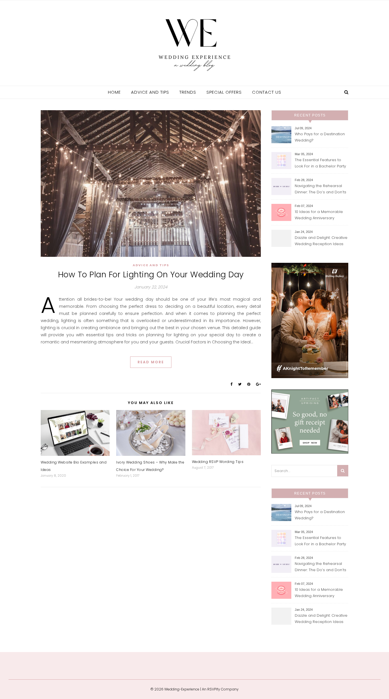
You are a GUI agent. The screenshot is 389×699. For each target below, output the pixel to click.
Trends (187, 92)
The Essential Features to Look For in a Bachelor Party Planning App (320, 163)
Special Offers (224, 92)
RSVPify (213, 689)
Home (114, 92)
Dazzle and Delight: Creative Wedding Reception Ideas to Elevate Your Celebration (321, 241)
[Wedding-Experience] (194, 42)
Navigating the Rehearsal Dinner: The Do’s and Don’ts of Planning (320, 189)
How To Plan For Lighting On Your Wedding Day (151, 274)
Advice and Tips (150, 92)
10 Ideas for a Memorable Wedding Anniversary (319, 215)
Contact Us (266, 92)
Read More (151, 362)
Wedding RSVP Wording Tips (218, 461)
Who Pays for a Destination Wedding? (320, 137)
